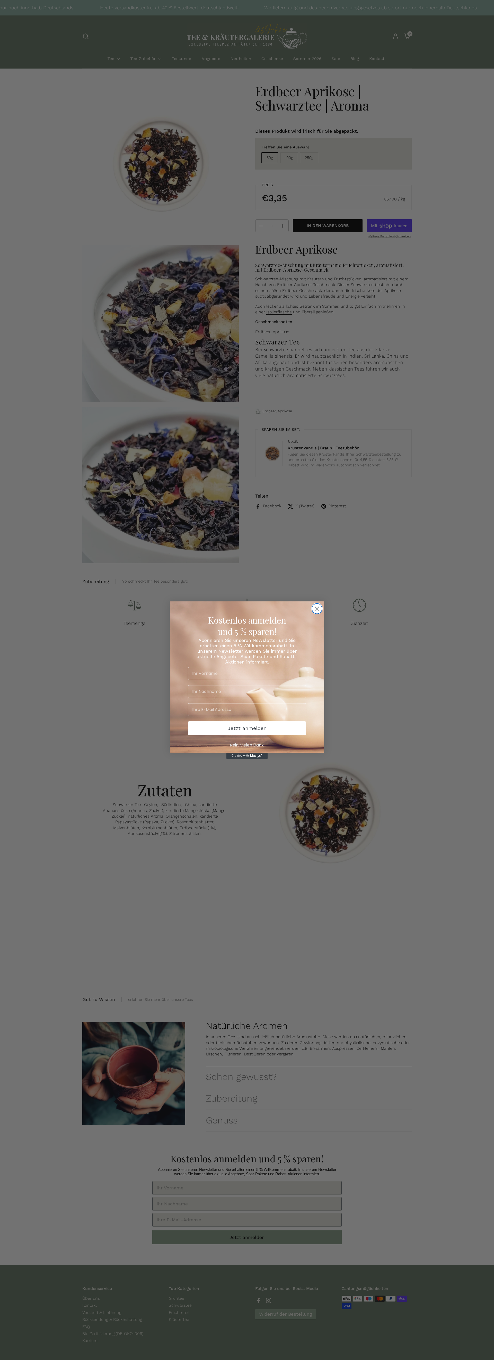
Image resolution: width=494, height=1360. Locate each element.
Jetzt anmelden (247, 728)
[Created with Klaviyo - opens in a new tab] (247, 756)
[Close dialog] (317, 608)
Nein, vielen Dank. (247, 745)
